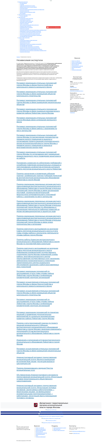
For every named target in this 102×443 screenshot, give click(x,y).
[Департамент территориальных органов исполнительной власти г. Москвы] (51, 405)
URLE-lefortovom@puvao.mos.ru (76, 91)
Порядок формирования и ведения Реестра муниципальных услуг (35, 369)
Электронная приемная (77, 63)
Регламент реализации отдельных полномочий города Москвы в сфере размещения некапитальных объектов (39, 102)
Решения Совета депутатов (25, 26)
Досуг (73, 68)
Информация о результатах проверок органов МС (30, 31)
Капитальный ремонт (76, 67)
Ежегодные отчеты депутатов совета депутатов (30, 34)
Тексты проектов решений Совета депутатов (29, 25)
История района (23, 3)
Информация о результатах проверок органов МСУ (30, 44)
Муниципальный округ (23, 2)
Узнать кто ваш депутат (77, 62)
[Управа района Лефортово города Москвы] (51, 418)
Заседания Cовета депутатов (26, 22)
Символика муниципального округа (27, 5)
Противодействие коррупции (26, 36)
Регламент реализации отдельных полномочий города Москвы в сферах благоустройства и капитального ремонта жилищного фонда (37, 85)
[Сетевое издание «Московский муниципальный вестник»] (51, 414)
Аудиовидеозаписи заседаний (26, 27)
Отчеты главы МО (24, 16)
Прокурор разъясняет (24, 10)
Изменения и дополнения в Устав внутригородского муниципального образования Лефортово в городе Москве (38, 342)
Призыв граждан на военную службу (27, 12)
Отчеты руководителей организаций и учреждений (30, 35)
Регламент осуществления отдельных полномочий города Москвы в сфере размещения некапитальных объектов (39, 350)
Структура (22, 39)
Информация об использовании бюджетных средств (31, 49)
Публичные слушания (24, 28)
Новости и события (76, 60)
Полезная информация (76, 69)
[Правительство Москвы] (51, 410)
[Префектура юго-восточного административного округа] (51, 416)
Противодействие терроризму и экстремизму (29, 46)
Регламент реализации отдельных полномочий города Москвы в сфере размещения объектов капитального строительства (37, 93)
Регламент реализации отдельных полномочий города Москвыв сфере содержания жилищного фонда (37, 120)
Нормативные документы (25, 19)
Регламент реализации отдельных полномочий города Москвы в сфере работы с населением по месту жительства (37, 128)
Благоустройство (75, 64)
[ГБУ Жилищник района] (51, 420)
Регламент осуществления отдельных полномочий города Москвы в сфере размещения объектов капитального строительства (38, 293)
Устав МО (22, 4)
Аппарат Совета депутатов (23, 37)
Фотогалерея (22, 13)
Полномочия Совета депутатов (26, 18)
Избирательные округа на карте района (28, 7)
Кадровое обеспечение (25, 51)
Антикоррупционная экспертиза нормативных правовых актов (33, 30)
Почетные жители (24, 8)
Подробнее (72, 112)
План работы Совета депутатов (26, 21)
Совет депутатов (21, 17)
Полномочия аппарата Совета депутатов (28, 40)
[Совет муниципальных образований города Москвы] (51, 412)
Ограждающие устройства (77, 66)
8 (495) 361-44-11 (73, 87)
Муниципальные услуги (25, 42)
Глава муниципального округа (24, 14)
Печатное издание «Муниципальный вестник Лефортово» (32, 9)
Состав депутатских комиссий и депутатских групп (30, 32)
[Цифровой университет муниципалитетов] (51, 422)
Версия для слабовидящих (54, 27)
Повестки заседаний (24, 23)
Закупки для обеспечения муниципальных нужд (30, 48)
